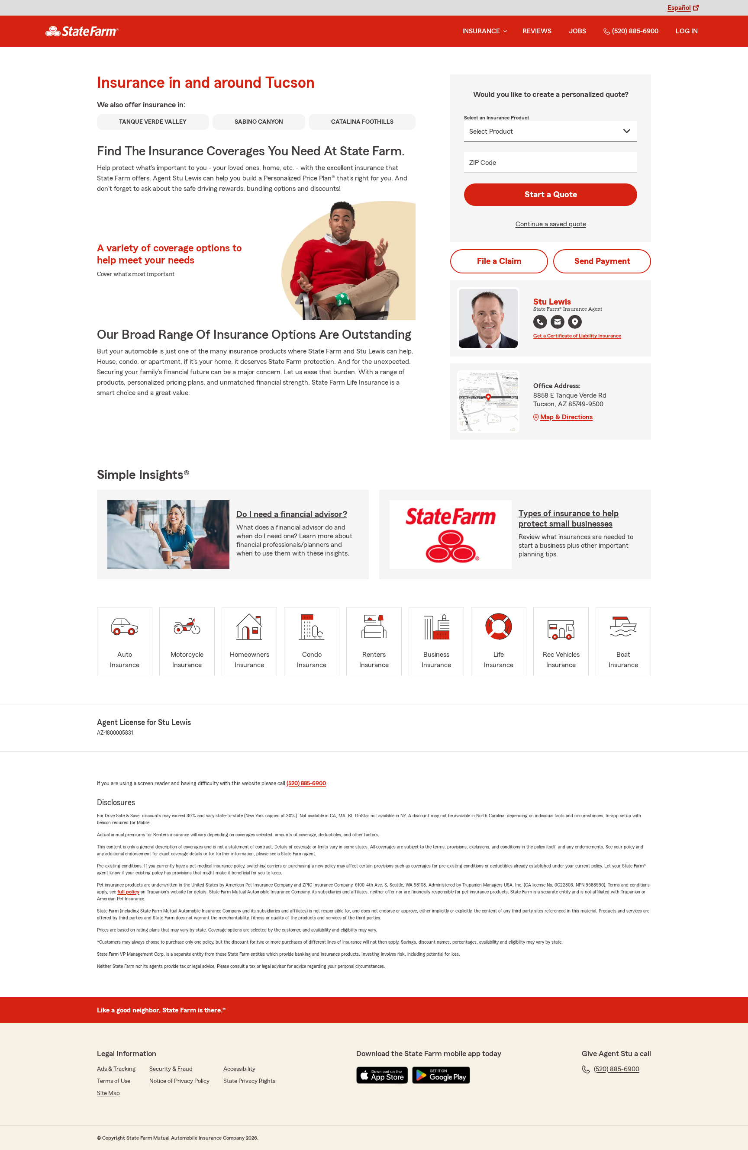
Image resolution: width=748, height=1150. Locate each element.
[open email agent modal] (557, 323)
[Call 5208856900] (540, 322)
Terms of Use (113, 1081)
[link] (82, 31)
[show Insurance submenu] (503, 31)
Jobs (577, 31)
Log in (687, 31)
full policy (128, 891)
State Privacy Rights (249, 1081)
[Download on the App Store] (382, 1075)
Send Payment (602, 261)
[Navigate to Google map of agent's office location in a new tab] (575, 322)
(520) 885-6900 (635, 31)
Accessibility (239, 1069)
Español (679, 7)
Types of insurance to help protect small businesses (569, 518)
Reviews (536, 31)
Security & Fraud (171, 1069)
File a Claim (499, 261)
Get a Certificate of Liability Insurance (577, 335)
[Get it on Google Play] (441, 1075)
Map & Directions (566, 417)
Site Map (108, 1093)
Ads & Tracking (116, 1069)
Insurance (481, 31)
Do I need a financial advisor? (291, 514)
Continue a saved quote (551, 224)
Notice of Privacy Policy (179, 1081)
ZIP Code (482, 162)
